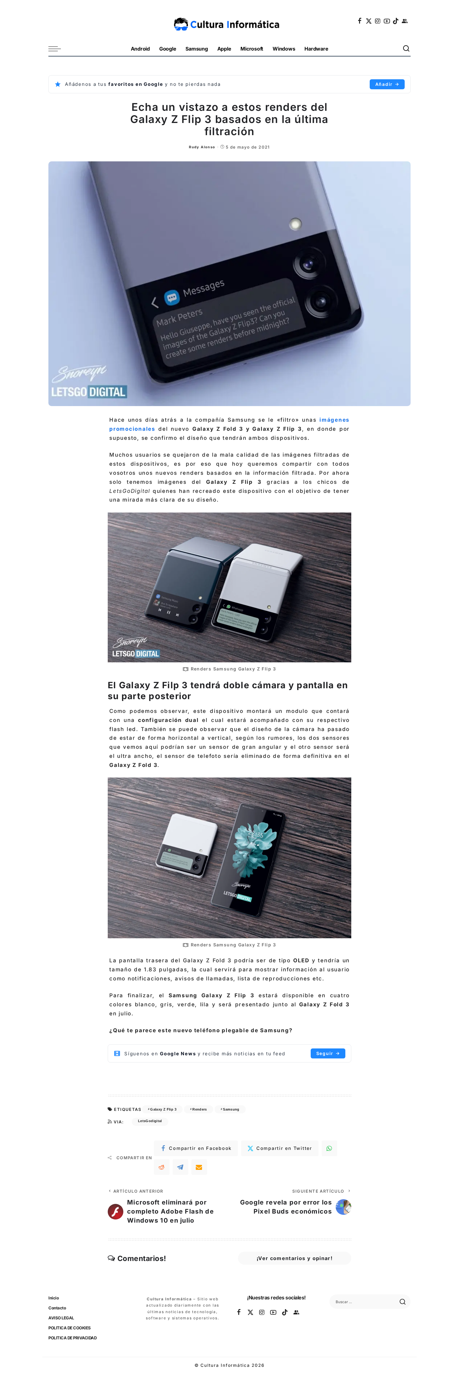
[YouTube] (387, 21)
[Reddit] (162, 1167)
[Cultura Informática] (229, 21)
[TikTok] (395, 21)
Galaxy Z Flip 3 (163, 1109)
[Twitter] (369, 21)
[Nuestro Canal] (405, 21)
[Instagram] (378, 21)
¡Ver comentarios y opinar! (295, 1258)
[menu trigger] (57, 49)
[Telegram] (180, 1167)
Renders (199, 1109)
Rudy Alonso (202, 147)
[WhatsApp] (329, 1148)
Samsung (231, 1109)
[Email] (199, 1167)
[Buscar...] (406, 49)
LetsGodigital (150, 1121)
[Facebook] (360, 21)
